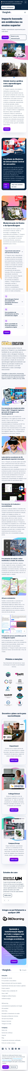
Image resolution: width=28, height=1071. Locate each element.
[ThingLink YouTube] (19, 1049)
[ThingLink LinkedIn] (12, 1049)
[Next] (8, 900)
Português (24, 970)
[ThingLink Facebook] (16, 1049)
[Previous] (4, 900)
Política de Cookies (6, 1060)
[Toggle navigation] (25, 12)
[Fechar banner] (25, 2)
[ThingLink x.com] (6, 1049)
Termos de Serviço (17, 1058)
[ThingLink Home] (6, 12)
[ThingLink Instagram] (3, 1049)
